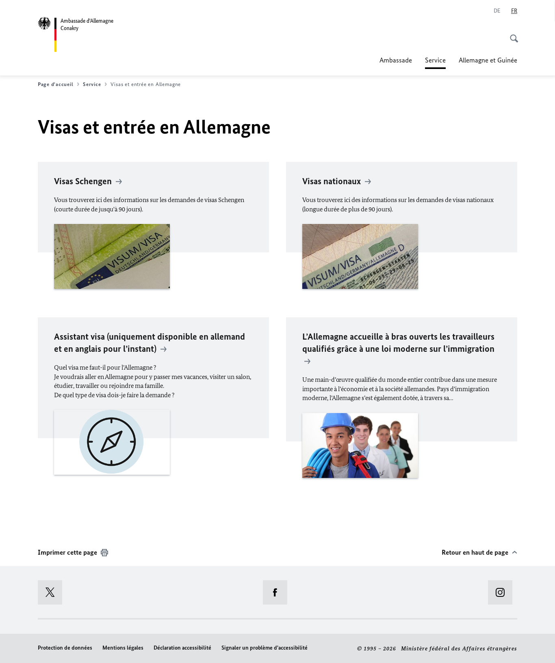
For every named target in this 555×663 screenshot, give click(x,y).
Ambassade (395, 60)
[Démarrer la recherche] (511, 34)
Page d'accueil (55, 84)
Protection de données (65, 647)
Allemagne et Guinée (488, 60)
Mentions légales (122, 647)
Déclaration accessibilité (182, 647)
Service (435, 62)
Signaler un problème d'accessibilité (264, 647)
